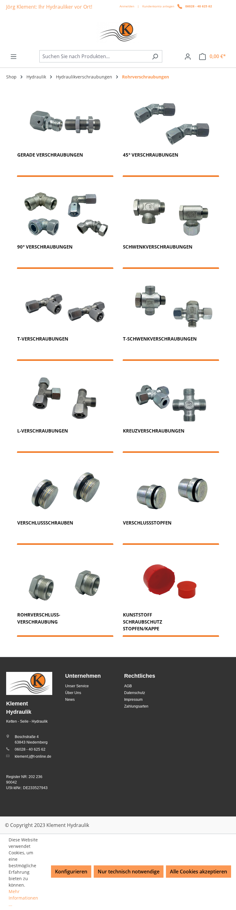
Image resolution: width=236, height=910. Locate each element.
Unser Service (77, 686)
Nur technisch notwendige (128, 871)
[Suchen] (155, 56)
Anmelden (127, 6)
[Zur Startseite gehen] (118, 32)
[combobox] (93, 56)
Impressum (133, 699)
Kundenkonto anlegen (158, 6)
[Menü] (13, 56)
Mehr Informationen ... (23, 897)
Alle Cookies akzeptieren (198, 871)
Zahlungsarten (136, 706)
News (70, 699)
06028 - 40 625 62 (198, 6)
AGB (128, 686)
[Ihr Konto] (187, 56)
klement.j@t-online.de (33, 756)
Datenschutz (134, 693)
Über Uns (73, 693)
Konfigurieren (71, 871)
